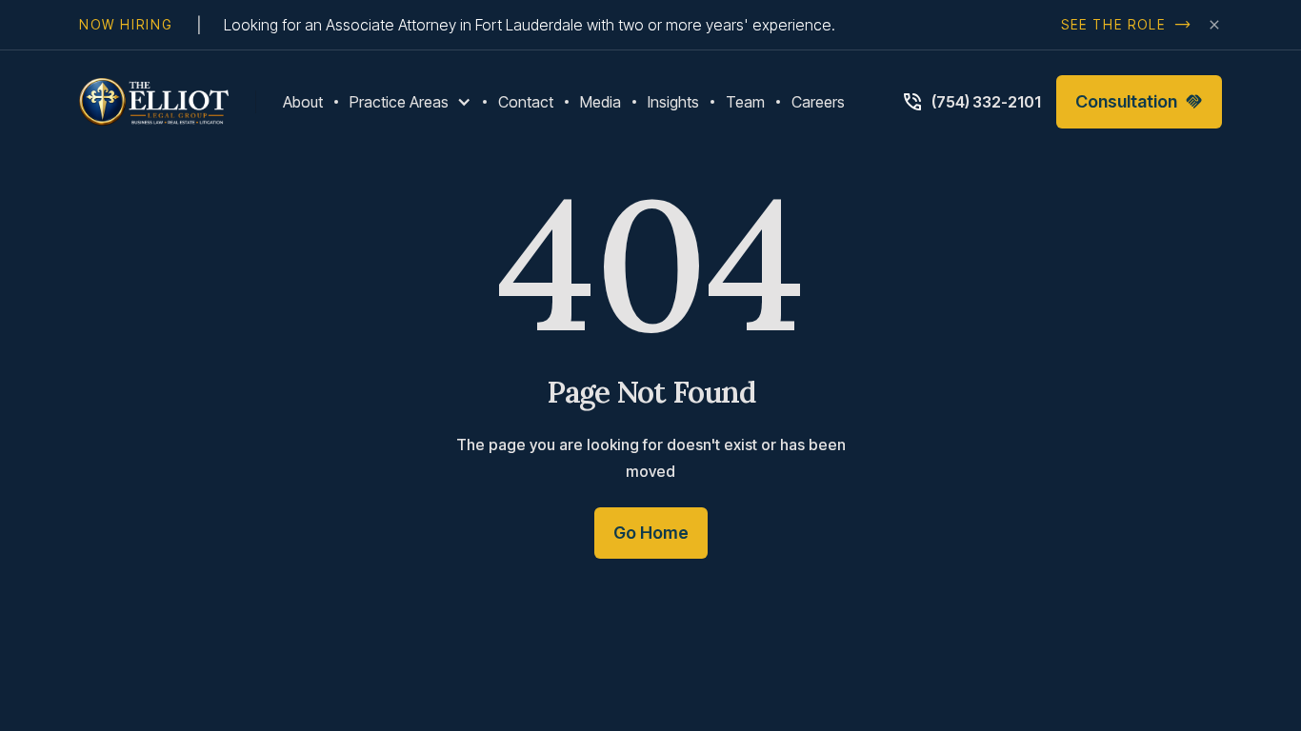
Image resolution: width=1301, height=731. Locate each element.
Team (745, 101)
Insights (673, 101)
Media (600, 101)
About (303, 101)
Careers (818, 101)
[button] (410, 102)
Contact (525, 101)
